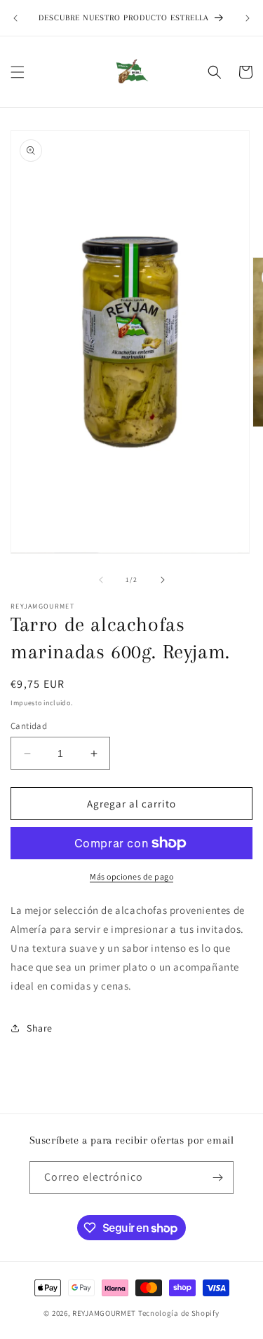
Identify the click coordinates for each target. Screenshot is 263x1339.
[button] (17, 72)
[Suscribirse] (217, 1177)
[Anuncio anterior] (15, 18)
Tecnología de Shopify (179, 1313)
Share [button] (40, 1028)
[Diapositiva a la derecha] (162, 579)
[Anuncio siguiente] (247, 18)
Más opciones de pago (131, 876)
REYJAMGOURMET (104, 1313)
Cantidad (29, 726)
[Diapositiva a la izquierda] (101, 579)
